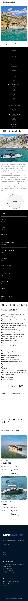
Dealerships (5, 552)
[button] (2, 147)
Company (5, 550)
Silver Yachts (6, 501)
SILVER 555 (6, 463)
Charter (4, 554)
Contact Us (5, 557)
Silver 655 (6, 504)
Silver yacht (5, 460)
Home (4, 548)
